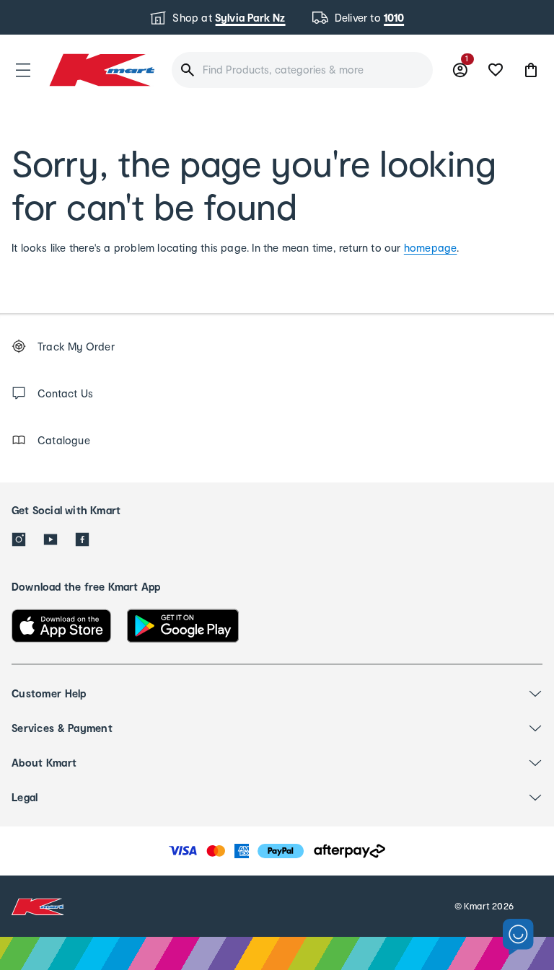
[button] (23, 70)
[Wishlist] (495, 70)
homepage (430, 248)
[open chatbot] (518, 937)
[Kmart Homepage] (101, 69)
